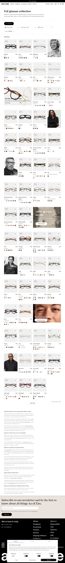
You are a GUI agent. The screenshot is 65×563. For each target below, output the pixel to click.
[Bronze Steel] (37, 58)
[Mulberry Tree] (21, 58)
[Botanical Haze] (48, 81)
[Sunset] (21, 151)
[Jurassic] (8, 58)
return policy (34, 1)
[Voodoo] (44, 176)
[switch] (26, 556)
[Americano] (21, 81)
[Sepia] (6, 58)
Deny (16, 560)
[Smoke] (48, 105)
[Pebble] (41, 250)
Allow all (48, 560)
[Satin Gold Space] (50, 201)
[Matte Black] (37, 81)
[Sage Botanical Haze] (48, 201)
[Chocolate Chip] (6, 397)
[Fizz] (6, 81)
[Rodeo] (10, 128)
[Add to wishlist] (15, 41)
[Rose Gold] (39, 81)
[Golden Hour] (50, 81)
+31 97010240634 (7, 527)
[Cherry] (50, 250)
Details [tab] (32, 541)
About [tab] (49, 541)
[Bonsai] (12, 81)
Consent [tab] (15, 541)
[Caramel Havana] (55, 81)
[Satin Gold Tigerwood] (48, 176)
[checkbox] (2, 511)
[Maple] (35, 105)
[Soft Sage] (35, 176)
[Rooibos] (26, 58)
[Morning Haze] (57, 81)
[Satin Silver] (35, 58)
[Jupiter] (24, 81)
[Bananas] (19, 58)
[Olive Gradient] (39, 105)
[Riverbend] (59, 81)
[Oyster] (23, 81)
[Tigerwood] (5, 81)
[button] (61, 4)
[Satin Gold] (34, 58)
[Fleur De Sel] (19, 81)
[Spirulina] (23, 397)
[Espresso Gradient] (52, 81)
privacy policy (34, 511)
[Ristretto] (24, 58)
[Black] (5, 58)
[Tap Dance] (10, 81)
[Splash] (24, 151)
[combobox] (12, 27)
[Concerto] (52, 82)
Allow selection (32, 560)
